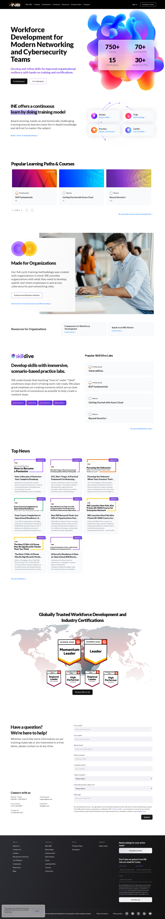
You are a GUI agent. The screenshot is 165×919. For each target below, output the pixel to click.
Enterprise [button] (76, 849)
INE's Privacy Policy (115, 809)
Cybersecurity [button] (50, 853)
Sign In (134, 4)
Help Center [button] (103, 846)
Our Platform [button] (17, 860)
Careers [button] (16, 853)
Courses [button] (48, 867)
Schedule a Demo (148, 4)
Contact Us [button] (17, 849)
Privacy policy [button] (117, 914)
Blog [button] (14, 871)
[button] (127, 913)
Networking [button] (49, 849)
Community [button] (17, 864)
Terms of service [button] (102, 914)
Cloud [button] (47, 860)
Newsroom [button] (17, 867)
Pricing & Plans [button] (77, 846)
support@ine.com (139, 811)
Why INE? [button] (48, 846)
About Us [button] (16, 846)
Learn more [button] (8, 912)
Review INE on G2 (82, 692)
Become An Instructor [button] (21, 857)
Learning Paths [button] (50, 864)
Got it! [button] (37, 911)
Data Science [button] (49, 857)
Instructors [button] (49, 871)
